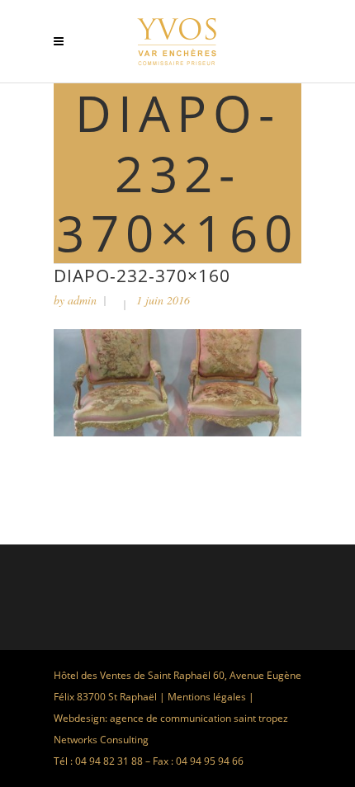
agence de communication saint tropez (199, 718)
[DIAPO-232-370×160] (177, 432)
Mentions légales (207, 697)
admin (82, 300)
